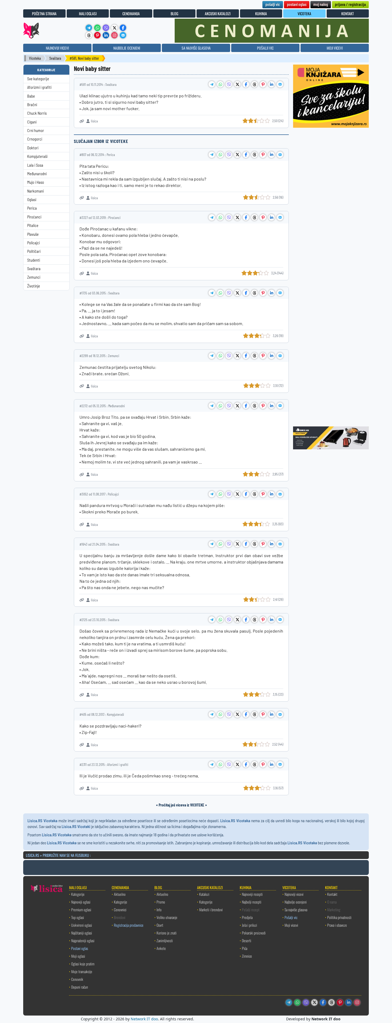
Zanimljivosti (165, 940)
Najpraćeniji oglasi (82, 940)
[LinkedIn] (106, 35)
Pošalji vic (291, 917)
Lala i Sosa (35, 165)
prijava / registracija (350, 4)
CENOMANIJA (131, 13)
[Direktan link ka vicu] (81, 121)
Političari (34, 251)
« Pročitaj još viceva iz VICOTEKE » (181, 804)
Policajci (33, 243)
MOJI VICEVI (335, 48)
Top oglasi (77, 917)
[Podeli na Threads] (254, 84)
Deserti (246, 940)
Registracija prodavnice (128, 925)
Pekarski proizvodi (254, 933)
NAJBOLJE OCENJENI (126, 48)
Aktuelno (120, 894)
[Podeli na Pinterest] (263, 84)
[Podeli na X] (237, 84)
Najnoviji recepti (252, 894)
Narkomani (35, 191)
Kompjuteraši (37, 156)
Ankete (161, 948)
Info (159, 909)
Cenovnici (120, 909)
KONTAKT (347, 13)
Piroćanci (34, 217)
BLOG (174, 13)
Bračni (32, 104)
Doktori (32, 148)
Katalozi (204, 894)
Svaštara (55, 58)
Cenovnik (77, 979)
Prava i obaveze (337, 925)
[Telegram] (89, 28)
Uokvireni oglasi (81, 925)
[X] (114, 28)
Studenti (33, 260)
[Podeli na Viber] (229, 84)
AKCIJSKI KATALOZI (217, 13)
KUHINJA (261, 13)
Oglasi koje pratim (82, 963)
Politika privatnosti (339, 917)
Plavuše (33, 234)
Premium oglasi (81, 909)
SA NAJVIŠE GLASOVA (196, 48)
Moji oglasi (78, 956)
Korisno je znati (167, 933)
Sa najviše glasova (296, 909)
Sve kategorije (38, 79)
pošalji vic (272, 4)
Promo (161, 902)
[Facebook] (123, 28)
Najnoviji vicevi (294, 894)
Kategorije (78, 894)
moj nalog (320, 4)
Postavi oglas (79, 948)
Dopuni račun (79, 987)
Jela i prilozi (249, 925)
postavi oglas (296, 4)
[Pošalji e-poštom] (123, 35)
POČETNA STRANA (44, 13)
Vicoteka (35, 58)
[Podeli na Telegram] (212, 84)
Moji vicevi (291, 925)
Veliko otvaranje (167, 917)
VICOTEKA (304, 13)
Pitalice (32, 225)
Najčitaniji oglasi (81, 933)
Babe (31, 96)
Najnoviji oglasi (80, 902)
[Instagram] (114, 35)
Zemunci (33, 277)
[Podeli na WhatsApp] (220, 84)
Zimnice (247, 956)
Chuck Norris (37, 113)
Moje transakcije (81, 971)
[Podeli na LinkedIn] (271, 84)
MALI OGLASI (88, 13)
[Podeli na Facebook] (246, 84)
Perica (32, 208)
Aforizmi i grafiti (39, 87)
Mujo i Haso (35, 182)
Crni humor (35, 130)
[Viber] (106, 28)
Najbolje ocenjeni (296, 902)
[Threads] (89, 35)
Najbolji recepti (251, 902)
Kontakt (332, 894)
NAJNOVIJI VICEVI (57, 48)
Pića (244, 948)
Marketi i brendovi (211, 909)
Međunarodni (37, 173)
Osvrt (160, 925)
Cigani (32, 122)
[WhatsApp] (97, 28)
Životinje (33, 286)
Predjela (247, 917)
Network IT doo (144, 1018)
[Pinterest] (97, 35)
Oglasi (31, 199)
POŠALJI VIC (265, 48)
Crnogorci (34, 139)
